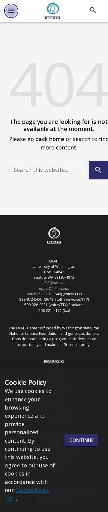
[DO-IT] (52, 11)
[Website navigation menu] (11, 10)
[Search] (92, 10)
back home (49, 139)
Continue (81, 440)
